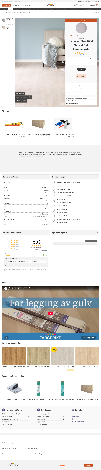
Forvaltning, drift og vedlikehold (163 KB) (68, 219)
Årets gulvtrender (7, 416)
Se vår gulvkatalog (7, 424)
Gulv (10, 9)
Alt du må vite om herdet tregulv (11, 414)
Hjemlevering (75, 419)
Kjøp (81, 69)
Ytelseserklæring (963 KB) (64, 203)
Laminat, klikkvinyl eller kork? (10, 419)
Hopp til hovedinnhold (5, 1)
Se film (95, 12)
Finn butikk (79, 1)
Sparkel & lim (88, 9)
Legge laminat (41, 422)
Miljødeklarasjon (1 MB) (63, 189)
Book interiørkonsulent (77, 421)
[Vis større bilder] (62, 104)
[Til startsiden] (50, 5)
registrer (78, 35)
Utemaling (37, 9)
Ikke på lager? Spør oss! (72, 103)
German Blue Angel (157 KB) (65, 186)
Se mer (97, 9)
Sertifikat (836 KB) (62, 212)
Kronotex (81, 38)
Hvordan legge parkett (43, 414)
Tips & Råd (27, 5)
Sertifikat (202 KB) (62, 222)
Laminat (10, 12)
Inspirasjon (17, 5)
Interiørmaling (26, 9)
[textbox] (75, 243)
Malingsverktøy (48, 9)
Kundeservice (96, 1)
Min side (85, 1)
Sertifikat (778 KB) (62, 206)
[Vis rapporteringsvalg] (46, 265)
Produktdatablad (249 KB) (64, 196)
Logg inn (71, 35)
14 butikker (75, 100)
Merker (89, 1)
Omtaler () (81, 55)
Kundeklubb (7, 5)
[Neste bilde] (63, 62)
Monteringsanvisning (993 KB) (65, 193)
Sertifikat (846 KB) (62, 216)
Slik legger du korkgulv (43, 416)
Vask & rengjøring (75, 9)
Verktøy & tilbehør (61, 9)
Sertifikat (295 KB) (62, 209)
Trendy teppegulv (7, 422)
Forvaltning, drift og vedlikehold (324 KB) (68, 183)
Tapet (16, 9)
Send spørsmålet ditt (91, 241)
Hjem (3, 12)
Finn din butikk (75, 414)
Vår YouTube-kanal (42, 424)
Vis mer (20, 162)
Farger (4, 9)
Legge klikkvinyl (41, 419)
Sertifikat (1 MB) (61, 199)
